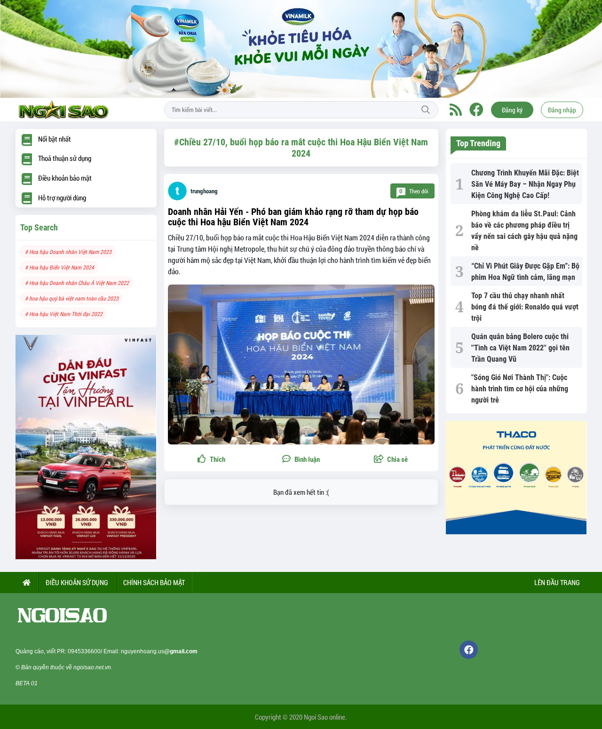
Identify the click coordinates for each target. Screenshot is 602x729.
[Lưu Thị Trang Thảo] (301, 49)
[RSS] (456, 110)
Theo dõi (413, 191)
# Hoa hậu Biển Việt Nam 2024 (59, 267)
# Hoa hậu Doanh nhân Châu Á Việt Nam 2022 (77, 282)
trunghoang (204, 191)
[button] (391, 460)
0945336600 (84, 651)
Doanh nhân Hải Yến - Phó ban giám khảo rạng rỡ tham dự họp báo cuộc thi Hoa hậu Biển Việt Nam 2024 (293, 217)
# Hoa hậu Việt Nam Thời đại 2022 (64, 313)
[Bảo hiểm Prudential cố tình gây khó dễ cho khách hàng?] (86, 447)
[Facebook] (476, 110)
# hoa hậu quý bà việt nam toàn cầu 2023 (72, 298)
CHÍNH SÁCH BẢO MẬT (154, 582)
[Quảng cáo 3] (516, 477)
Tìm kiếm (425, 110)
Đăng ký (512, 109)
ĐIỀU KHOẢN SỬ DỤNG (77, 582)
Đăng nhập (562, 109)
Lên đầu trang (556, 582)
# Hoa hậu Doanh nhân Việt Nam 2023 (68, 251)
